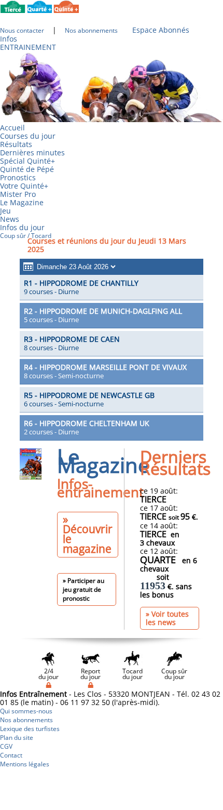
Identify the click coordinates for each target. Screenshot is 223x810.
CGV (6, 746)
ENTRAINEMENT (28, 47)
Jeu (5, 211)
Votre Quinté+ (24, 186)
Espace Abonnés (160, 30)
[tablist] (111, 287)
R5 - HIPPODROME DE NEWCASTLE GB (89, 395)
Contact (11, 755)
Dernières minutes (32, 152)
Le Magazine (22, 202)
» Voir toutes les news (167, 618)
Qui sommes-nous (26, 711)
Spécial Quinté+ (27, 161)
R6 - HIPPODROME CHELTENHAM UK (86, 423)
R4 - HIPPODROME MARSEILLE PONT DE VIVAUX (105, 367)
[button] (70, 266)
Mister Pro (18, 194)
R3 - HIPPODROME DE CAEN (72, 339)
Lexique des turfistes (30, 729)
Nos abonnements (26, 720)
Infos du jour (25, 227)
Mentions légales (24, 764)
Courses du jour (27, 136)
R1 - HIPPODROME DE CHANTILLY (81, 283)
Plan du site (16, 737)
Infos (8, 39)
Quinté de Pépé (27, 169)
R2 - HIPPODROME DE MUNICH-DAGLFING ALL (103, 311)
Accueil (12, 127)
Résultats (16, 144)
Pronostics (18, 177)
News (9, 219)
